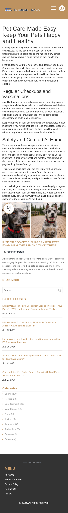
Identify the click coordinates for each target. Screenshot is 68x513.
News (9, 414)
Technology (12, 429)
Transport (11, 424)
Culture (10, 419)
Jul (8, 210)
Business (11, 434)
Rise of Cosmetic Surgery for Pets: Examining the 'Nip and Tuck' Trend (31, 244)
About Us (9, 475)
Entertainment (14, 404)
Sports (11, 393)
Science (10, 439)
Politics (11, 399)
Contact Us (10, 489)
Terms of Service (13, 479)
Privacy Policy (12, 484)
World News (13, 409)
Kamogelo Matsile (15, 251)
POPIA (8, 493)
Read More (11, 280)
